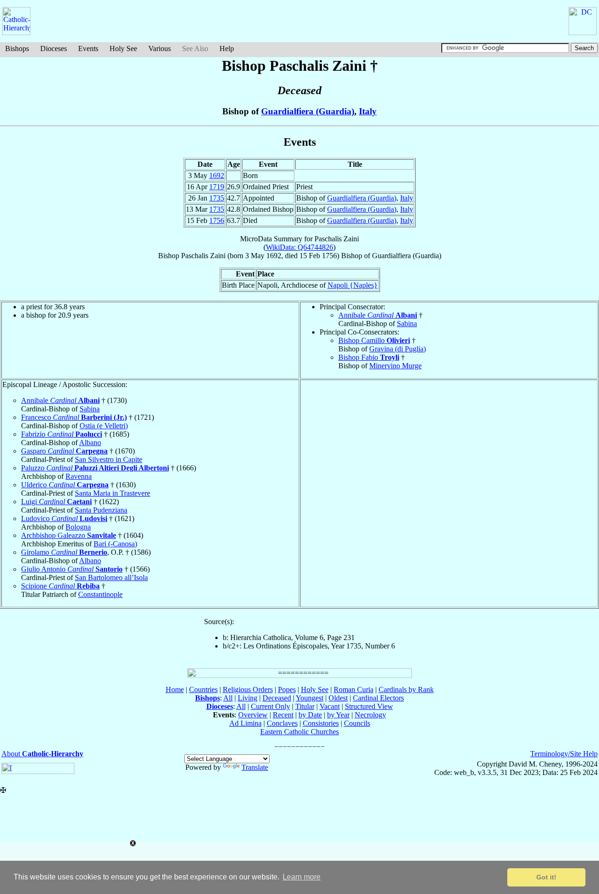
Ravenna (79, 476)
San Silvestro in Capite (108, 459)
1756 (216, 220)
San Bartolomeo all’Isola (111, 577)
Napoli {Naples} (353, 285)
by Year (338, 715)
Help (226, 48)
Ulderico (65, 485)
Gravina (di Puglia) (397, 349)
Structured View (369, 706)
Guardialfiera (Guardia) (307, 111)
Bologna (78, 527)
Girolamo (64, 552)
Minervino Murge (395, 366)
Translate (254, 767)
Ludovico (64, 518)
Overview (253, 715)
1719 (216, 187)
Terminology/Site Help (564, 754)
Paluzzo (95, 468)
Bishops (17, 48)
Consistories (321, 723)
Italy (368, 111)
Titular (304, 706)
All (228, 698)
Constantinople (100, 594)
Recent (283, 715)
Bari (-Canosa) (115, 544)
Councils (357, 723)
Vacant (330, 706)
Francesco (74, 417)
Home (175, 689)
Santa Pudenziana (101, 510)
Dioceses (53, 48)
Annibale (377, 315)
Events (88, 48)
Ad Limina (245, 723)
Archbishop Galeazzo (68, 535)
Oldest (338, 698)
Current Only (270, 706)
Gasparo (64, 451)
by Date (310, 715)
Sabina (407, 324)
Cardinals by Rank (406, 689)
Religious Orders (248, 689)
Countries (203, 689)
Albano (90, 443)
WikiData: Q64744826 (299, 247)
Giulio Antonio (72, 569)
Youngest (309, 698)
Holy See (123, 48)
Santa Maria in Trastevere (112, 493)
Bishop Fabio (368, 357)
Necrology (370, 715)
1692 (216, 175)
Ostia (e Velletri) (104, 426)
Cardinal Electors (378, 698)
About (42, 754)
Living (247, 698)
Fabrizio (61, 434)
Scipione (60, 586)
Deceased (277, 698)
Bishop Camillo (374, 340)
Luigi (56, 502)
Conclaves (282, 723)
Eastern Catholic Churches (299, 732)
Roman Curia (353, 689)
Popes (287, 689)
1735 (216, 198)
